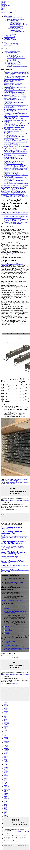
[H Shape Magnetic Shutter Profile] (15, 558)
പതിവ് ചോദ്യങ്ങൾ (9, 37)
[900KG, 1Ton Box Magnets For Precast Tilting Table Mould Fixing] (15, 549)
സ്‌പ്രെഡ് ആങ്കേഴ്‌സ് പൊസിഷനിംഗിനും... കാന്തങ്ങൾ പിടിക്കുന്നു (16, 156)
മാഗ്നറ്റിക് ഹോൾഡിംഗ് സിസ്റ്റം (15, 28)
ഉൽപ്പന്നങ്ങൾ (8, 16)
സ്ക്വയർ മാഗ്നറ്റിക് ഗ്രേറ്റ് (11, 173)
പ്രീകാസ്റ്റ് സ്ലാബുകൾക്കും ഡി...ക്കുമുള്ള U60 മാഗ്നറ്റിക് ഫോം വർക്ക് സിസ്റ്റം (16, 77)
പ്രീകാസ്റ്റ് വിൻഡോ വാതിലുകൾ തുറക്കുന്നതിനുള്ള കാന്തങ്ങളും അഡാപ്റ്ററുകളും (13, 84)
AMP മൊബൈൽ (8, 644)
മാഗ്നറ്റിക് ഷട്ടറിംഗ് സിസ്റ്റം (14, 20)
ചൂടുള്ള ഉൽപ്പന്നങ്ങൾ (10, 641)
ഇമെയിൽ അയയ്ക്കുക (7, 655)
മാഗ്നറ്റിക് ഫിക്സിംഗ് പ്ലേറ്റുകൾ (19, 24)
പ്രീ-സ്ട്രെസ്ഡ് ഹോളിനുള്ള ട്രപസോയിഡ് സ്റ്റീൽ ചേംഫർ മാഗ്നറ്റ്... (16, 116)
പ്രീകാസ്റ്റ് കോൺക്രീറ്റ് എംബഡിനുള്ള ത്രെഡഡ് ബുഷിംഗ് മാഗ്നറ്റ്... (15, 149)
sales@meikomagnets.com (16, 582)
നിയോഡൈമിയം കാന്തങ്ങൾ (15, 17)
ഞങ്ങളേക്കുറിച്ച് (8, 38)
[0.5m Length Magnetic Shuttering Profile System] (15, 528)
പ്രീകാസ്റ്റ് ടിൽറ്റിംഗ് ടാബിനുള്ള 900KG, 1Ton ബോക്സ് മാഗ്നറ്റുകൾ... (14, 553)
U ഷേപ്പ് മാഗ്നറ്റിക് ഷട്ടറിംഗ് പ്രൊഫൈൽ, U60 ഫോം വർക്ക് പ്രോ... (15, 142)
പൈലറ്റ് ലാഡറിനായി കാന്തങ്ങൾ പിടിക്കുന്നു (16, 183)
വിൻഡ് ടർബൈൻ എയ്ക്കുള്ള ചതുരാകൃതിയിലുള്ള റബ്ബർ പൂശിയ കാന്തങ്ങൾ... (14, 131)
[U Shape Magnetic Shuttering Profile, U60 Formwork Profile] (15, 567)
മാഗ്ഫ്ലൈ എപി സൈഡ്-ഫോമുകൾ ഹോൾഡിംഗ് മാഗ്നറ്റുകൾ (14, 137)
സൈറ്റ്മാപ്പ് (7, 642)
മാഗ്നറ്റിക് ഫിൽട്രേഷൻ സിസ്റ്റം (15, 19)
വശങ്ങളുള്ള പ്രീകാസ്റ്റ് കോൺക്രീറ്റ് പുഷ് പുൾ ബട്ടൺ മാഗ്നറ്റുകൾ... (15, 109)
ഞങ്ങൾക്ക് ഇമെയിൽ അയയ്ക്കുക (10, 254)
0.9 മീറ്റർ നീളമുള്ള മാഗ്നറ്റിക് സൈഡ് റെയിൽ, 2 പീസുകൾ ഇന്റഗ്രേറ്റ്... (13, 542)
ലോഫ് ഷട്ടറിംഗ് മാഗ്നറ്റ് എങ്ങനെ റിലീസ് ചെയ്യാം (15, 612)
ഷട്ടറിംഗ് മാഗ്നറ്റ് (14, 22)
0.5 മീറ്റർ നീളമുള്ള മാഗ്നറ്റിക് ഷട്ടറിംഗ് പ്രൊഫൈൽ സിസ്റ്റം (14, 162)
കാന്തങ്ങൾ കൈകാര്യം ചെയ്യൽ (17, 66)
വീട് (5, 15)
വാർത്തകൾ (7, 35)
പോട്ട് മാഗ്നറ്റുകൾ (15, 30)
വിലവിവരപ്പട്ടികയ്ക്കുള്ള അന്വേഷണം (12, 600)
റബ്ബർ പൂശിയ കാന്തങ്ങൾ (17, 31)
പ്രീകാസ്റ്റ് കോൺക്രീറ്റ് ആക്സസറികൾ (16, 26)
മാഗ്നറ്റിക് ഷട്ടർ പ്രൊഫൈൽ (18, 23)
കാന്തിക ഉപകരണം (16, 648)
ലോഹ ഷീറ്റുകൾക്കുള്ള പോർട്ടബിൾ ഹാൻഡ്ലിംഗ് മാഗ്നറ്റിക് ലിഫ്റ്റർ (14, 480)
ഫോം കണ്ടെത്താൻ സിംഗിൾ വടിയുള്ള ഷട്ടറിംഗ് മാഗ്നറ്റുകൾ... (15, 97)
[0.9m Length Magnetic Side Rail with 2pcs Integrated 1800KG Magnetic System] (15, 538)
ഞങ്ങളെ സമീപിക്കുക (10, 39)
